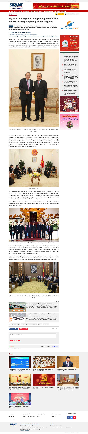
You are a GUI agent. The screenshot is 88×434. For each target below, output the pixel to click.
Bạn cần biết (41, 11)
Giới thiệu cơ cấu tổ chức (24, 430)
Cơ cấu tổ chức (60, 13)
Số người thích (55, 346)
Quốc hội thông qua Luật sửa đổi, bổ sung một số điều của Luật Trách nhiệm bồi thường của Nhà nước (69, 92)
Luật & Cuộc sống (26, 11)
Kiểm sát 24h (20, 11)
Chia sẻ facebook (14, 328)
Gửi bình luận (14, 340)
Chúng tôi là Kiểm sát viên (48, 11)
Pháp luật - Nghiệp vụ (34, 11)
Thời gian (49, 346)
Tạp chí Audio (63, 11)
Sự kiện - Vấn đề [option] (13, 14)
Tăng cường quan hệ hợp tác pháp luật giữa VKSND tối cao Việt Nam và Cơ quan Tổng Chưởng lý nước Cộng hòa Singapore (34, 36)
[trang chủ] (9, 11)
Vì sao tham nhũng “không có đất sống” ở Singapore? (20, 32)
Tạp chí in (58, 11)
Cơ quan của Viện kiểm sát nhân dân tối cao (28, 1)
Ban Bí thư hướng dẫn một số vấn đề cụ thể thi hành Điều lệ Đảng (69, 82)
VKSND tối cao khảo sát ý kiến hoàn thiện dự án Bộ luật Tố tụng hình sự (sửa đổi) (69, 71)
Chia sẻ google (24, 328)
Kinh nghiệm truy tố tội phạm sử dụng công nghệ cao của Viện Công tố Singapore (40, 314)
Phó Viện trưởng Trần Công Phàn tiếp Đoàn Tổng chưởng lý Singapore (23, 34)
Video (55, 11)
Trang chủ (11, 414)
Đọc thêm (12, 354)
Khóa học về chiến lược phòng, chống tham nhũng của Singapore (39, 303)
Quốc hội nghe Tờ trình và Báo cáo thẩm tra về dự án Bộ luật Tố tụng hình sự (70, 66)
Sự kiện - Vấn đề (14, 11)
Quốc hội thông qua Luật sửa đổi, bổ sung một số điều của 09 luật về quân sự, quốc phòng (70, 87)
